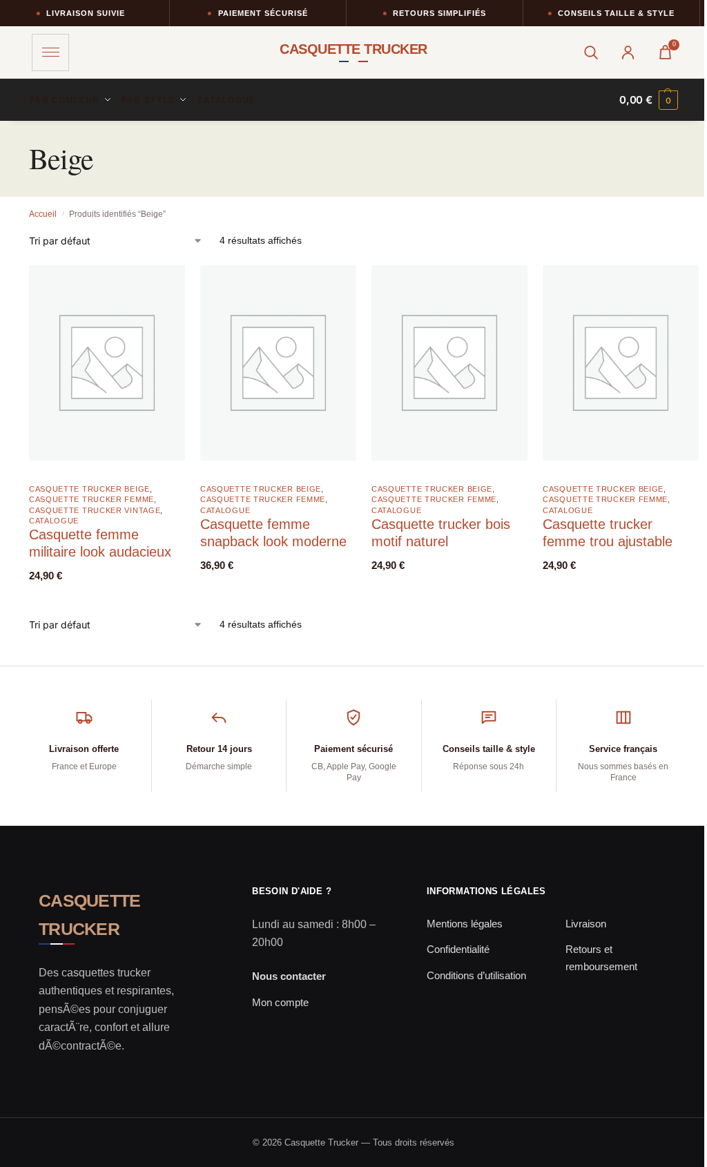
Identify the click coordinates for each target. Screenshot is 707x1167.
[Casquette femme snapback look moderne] (278, 363)
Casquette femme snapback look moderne (273, 533)
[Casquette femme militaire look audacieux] (107, 363)
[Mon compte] (627, 52)
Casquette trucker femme (91, 499)
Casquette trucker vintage (95, 510)
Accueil (43, 214)
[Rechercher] (590, 52)
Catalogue (54, 521)
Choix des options (96, 594)
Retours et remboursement (601, 957)
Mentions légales (465, 923)
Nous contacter (289, 976)
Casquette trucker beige (89, 489)
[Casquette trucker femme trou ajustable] (621, 363)
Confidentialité (458, 949)
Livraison (585, 923)
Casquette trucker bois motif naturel (440, 533)
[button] (648, 100)
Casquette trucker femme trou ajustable (607, 533)
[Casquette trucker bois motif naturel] (449, 363)
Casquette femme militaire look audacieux (100, 543)
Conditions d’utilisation (476, 975)
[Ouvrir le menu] (50, 52)
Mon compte (280, 1002)
